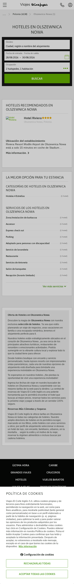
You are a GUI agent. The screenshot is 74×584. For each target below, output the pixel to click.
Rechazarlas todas (37, 563)
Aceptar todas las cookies (37, 574)
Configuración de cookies (39, 554)
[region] (37, 292)
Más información (28, 546)
